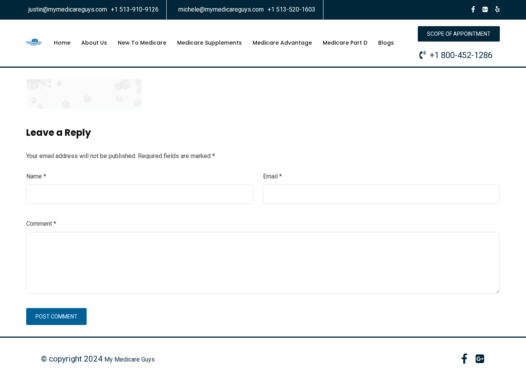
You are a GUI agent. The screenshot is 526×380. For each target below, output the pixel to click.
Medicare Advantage (282, 43)
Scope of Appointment (459, 34)
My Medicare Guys (129, 359)
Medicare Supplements (209, 43)
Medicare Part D (345, 43)
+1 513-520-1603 (291, 9)
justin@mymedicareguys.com (67, 9)
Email (272, 176)
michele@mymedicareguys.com (221, 9)
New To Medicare (142, 43)
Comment (41, 223)
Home (62, 43)
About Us (94, 43)
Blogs (386, 43)
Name (36, 176)
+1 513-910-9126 (135, 9)
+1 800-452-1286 (461, 55)
